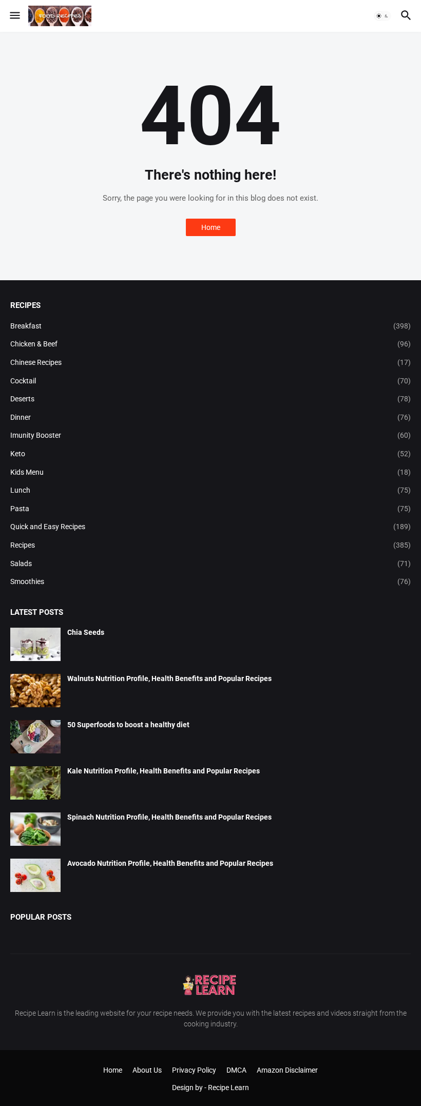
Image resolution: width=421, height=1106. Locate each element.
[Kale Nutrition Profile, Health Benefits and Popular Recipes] (35, 783)
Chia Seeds (85, 632)
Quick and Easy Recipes (210, 526)
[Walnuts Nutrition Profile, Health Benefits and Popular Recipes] (35, 690)
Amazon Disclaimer (287, 1070)
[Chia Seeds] (35, 644)
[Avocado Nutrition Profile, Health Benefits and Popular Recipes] (35, 875)
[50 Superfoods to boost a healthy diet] (35, 736)
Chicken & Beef (210, 344)
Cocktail (210, 381)
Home (210, 227)
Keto (210, 454)
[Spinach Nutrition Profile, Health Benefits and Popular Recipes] (35, 829)
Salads (210, 563)
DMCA (236, 1070)
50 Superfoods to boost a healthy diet (128, 725)
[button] (14, 16)
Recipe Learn (228, 1087)
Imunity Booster (210, 435)
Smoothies (210, 581)
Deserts (210, 399)
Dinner (210, 417)
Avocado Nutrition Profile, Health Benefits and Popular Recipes (170, 863)
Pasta (210, 509)
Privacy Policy (194, 1070)
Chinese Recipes (210, 362)
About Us (147, 1070)
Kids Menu (210, 472)
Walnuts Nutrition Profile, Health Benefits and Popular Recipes (169, 678)
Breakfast (210, 326)
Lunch (210, 490)
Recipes (210, 545)
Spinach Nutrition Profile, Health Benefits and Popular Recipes (169, 817)
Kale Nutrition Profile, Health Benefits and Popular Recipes (163, 771)
